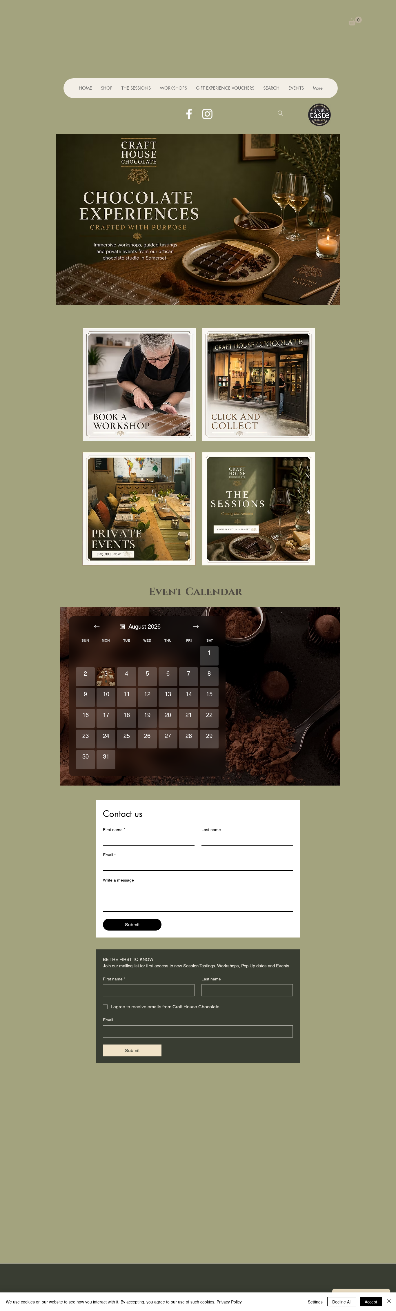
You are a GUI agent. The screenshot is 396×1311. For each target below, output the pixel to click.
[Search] (280, 113)
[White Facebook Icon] (189, 114)
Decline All (341, 1302)
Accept (371, 1302)
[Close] (389, 1301)
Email (109, 855)
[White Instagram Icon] (207, 114)
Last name (211, 829)
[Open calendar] (122, 626)
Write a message (118, 880)
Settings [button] (315, 1302)
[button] (355, 21)
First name (114, 829)
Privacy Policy (229, 1302)
